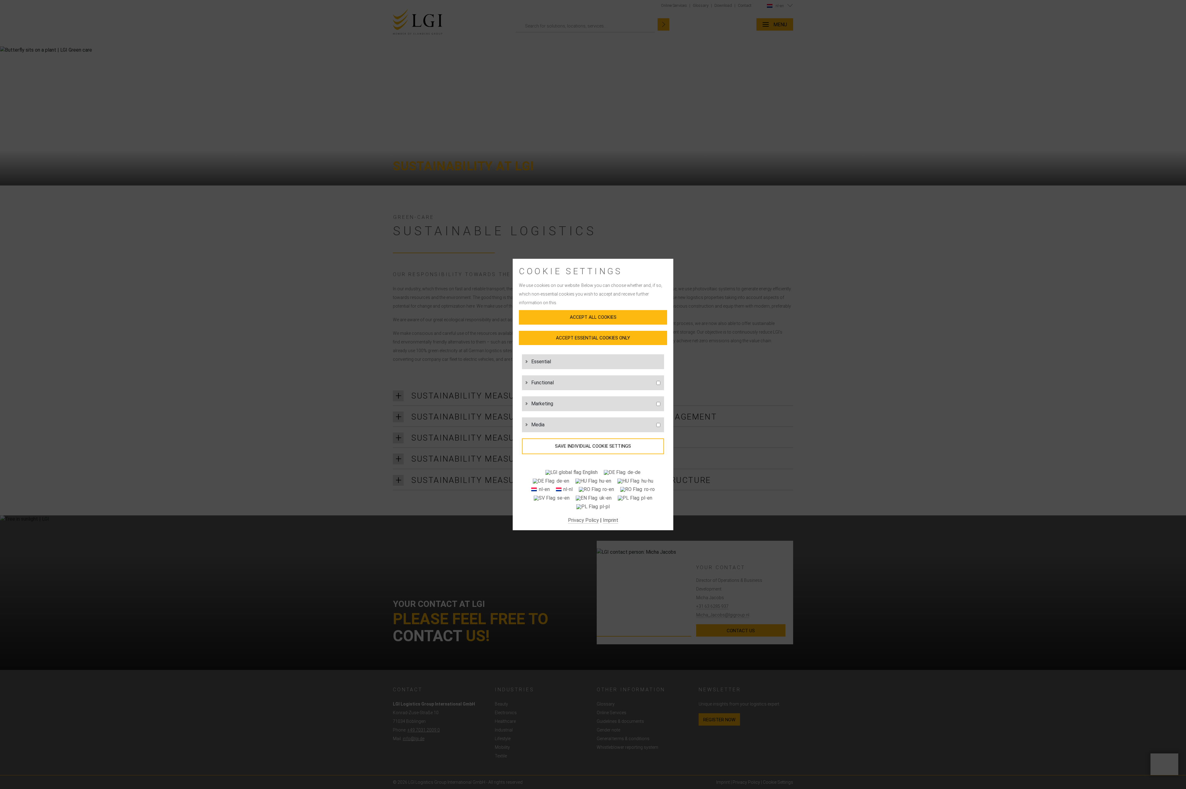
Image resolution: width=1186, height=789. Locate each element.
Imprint (610, 520)
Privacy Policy (583, 520)
